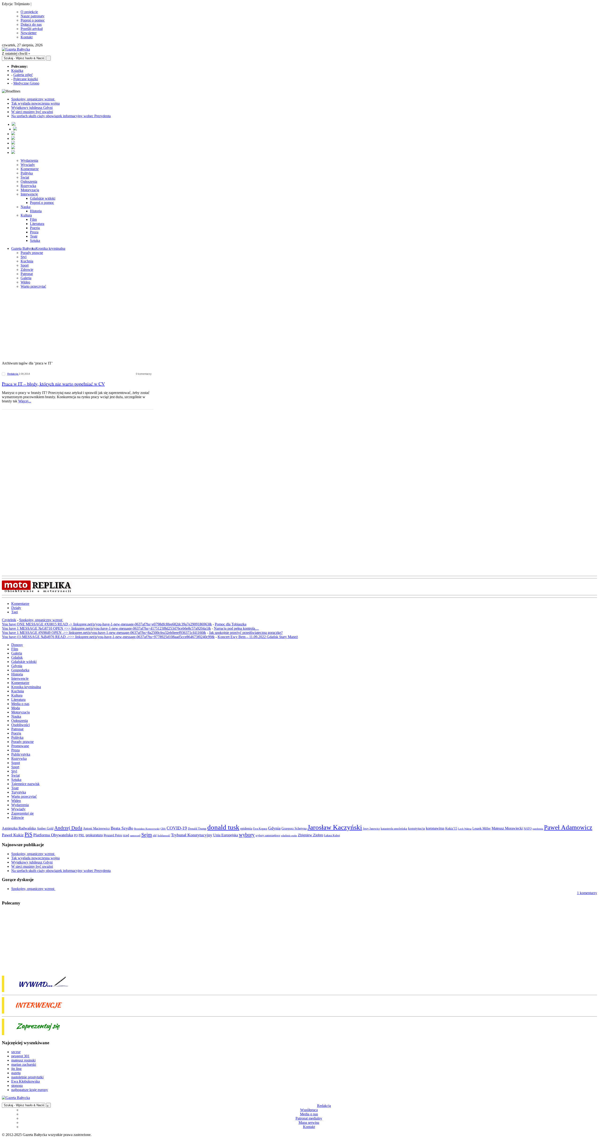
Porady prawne (32, 253)
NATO (528, 828)
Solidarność (163, 835)
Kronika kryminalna (50, 248)
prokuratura (94, 835)
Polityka (27, 173)
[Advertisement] (299, 325)
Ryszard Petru (113, 835)
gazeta (16, 1073)
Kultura (26, 215)
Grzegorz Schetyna (294, 828)
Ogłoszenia (29, 182)
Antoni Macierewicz (96, 828)
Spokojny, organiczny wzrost (33, 99)
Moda (15, 708)
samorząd (135, 835)
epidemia (246, 828)
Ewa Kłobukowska (25, 1081)
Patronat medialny (309, 1118)
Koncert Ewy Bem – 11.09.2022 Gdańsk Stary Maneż (258, 637)
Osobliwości (20, 725)
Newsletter (29, 33)
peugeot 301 (20, 1056)
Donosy (17, 645)
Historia (36, 211)
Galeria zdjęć (23, 75)
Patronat (27, 274)
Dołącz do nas (31, 24)
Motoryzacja (30, 190)
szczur (16, 1052)
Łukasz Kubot (332, 835)
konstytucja (416, 828)
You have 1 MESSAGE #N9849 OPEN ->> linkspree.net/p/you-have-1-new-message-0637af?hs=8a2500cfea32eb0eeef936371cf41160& (104, 633)
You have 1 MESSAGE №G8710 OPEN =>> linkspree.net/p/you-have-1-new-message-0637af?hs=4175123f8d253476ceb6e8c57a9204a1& (106, 628)
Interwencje (29, 194)
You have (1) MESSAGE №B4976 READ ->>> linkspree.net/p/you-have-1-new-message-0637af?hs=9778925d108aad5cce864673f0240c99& (108, 637)
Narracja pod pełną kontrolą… (236, 628)
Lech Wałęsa (464, 828)
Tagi (14, 612)
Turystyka (18, 792)
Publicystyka (20, 754)
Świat (25, 177)
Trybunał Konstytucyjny (191, 835)
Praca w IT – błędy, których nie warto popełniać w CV (53, 384)
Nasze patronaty (32, 16)
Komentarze (30, 169)
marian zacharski (23, 1064)
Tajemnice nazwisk (25, 784)
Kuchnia (27, 261)
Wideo (25, 282)
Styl (23, 257)
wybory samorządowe (268, 835)
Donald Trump (197, 828)
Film (33, 219)
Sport (25, 265)
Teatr (33, 236)
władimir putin (289, 835)
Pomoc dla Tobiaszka (230, 624)
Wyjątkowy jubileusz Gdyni (32, 108)
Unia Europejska (225, 835)
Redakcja (13, 373)
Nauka (25, 207)
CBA (163, 828)
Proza (34, 232)
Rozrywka (28, 186)
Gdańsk (17, 657)
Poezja (35, 228)
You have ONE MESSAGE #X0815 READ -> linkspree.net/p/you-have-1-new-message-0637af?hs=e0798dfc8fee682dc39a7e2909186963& (107, 624)
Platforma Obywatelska (53, 835)
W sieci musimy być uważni (32, 112)
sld (155, 835)
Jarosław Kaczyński (334, 827)
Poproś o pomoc (33, 20)
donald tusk (223, 827)
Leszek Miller (481, 828)
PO (76, 835)
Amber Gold (45, 828)
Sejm (146, 835)
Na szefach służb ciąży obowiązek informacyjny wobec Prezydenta (61, 116)
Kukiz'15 (451, 828)
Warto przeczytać (33, 286)
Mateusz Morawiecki (507, 828)
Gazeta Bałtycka (23, 248)
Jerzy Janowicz (371, 828)
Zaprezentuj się (22, 813)
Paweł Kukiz (13, 835)
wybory (247, 835)
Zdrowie (27, 270)
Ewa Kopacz (260, 828)
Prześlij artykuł (32, 29)
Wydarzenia (29, 160)
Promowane (20, 746)
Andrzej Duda (68, 828)
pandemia (538, 828)
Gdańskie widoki (42, 198)
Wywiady (28, 165)
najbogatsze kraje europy (29, 1090)
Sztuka (35, 241)
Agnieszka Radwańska (19, 828)
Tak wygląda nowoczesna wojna (35, 103)
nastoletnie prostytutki (27, 1077)
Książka (17, 71)
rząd (126, 835)
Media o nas (20, 704)
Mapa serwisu (309, 1123)
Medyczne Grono (26, 83)
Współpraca (309, 1110)
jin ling (16, 1069)
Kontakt (27, 37)
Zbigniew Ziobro (310, 835)
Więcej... (24, 401)
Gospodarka (20, 670)
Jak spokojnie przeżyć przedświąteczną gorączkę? (246, 633)
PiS (28, 834)
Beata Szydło (122, 828)
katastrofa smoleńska (394, 828)
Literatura (37, 224)
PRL (82, 835)
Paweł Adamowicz (568, 827)
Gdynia (16, 666)
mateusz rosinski (23, 1060)
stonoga (17, 1086)
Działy (16, 608)
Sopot (15, 763)
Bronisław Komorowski (147, 828)
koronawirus (435, 828)
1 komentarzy (587, 893)
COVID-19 (177, 828)
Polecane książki (25, 79)
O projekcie (29, 12)
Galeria (26, 278)
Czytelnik (9, 620)
